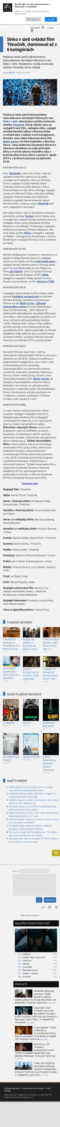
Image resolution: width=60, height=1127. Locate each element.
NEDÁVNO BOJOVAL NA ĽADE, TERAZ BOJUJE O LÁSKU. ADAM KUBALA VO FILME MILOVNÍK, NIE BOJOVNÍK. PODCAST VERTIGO (35, 997)
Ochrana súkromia (12, 1088)
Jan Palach (16, 271)
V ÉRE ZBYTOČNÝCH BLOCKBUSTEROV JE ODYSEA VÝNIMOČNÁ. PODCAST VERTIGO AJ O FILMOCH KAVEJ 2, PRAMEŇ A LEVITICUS (36, 1069)
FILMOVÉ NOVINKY (19, 622)
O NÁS (50, 27)
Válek (45, 274)
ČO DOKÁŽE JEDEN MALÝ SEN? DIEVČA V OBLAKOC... (11, 673)
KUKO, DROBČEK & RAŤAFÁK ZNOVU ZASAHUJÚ (49, 764)
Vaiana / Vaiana (30, 973)
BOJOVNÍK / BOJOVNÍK (49, 724)
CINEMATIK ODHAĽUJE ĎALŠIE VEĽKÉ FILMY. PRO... (50, 674)
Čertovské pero (45, 261)
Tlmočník (18, 124)
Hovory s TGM (45, 281)
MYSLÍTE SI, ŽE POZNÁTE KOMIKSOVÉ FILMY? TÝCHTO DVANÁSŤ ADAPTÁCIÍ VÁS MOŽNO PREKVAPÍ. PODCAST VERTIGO (35, 1050)
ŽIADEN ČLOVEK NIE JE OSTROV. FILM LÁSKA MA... (31, 674)
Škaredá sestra (30, 970)
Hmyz (27, 233)
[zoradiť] (56, 907)
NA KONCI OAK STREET (11, 759)
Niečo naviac (11, 141)
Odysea (27, 954)
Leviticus (27, 960)
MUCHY (27, 723)
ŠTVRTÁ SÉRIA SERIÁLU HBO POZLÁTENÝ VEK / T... (51, 644)
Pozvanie (27, 966)
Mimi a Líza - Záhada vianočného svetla (24, 305)
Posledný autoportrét (25, 296)
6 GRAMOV (9, 723)
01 (43, 907)
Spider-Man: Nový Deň (34, 957)
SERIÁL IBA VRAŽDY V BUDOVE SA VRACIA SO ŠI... (30, 644)
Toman (29, 216)
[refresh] (50, 907)
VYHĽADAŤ (35, 27)
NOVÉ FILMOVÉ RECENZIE (24, 694)
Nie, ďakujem (33, 19)
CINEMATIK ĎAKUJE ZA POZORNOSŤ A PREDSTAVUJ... (11, 644)
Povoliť (51, 19)
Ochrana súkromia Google (32, 1088)
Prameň (27, 976)
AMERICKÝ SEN (31, 757)
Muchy (26, 963)
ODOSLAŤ (50, 900)
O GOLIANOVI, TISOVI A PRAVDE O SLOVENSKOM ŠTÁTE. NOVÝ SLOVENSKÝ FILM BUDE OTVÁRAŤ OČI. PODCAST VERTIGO (35, 1033)
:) (39, 900)
